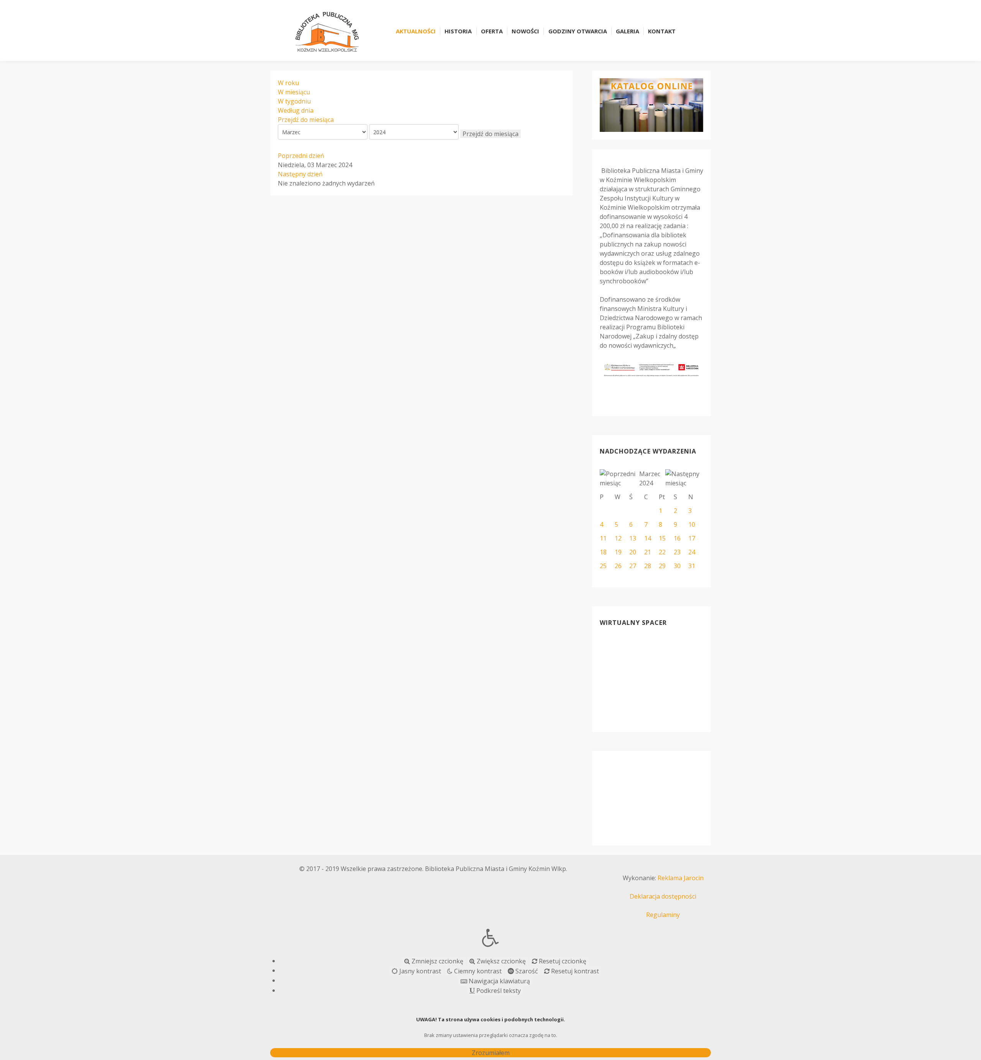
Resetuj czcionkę (561, 961)
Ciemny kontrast (477, 971)
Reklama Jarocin (681, 878)
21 (647, 552)
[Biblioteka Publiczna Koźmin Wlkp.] (327, 30)
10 (691, 524)
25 (603, 566)
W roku (288, 83)
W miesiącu (294, 92)
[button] (490, 938)
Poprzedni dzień (301, 155)
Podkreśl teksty (498, 990)
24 (691, 552)
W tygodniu (294, 101)
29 (662, 566)
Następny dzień (300, 174)
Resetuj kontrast (574, 971)
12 (618, 538)
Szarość (526, 971)
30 (677, 566)
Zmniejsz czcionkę (436, 961)
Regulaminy (663, 914)
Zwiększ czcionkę (500, 961)
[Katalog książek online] (651, 105)
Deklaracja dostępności (663, 896)
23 (677, 552)
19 (618, 552)
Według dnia (295, 110)
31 (691, 566)
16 (677, 538)
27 (632, 566)
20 (632, 552)
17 (691, 538)
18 (603, 552)
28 (647, 566)
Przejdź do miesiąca (306, 119)
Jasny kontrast (419, 971)
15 (662, 538)
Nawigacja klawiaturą (498, 981)
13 (632, 538)
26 (618, 566)
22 (662, 552)
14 (647, 538)
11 (603, 538)
